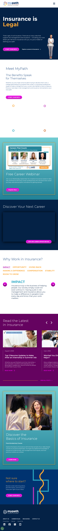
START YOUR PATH (11, 49)
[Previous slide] (5, 284)
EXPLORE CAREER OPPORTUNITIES (38, 241)
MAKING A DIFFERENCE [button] (14, 271)
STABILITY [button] (50, 271)
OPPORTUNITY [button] (19, 267)
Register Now (12, 190)
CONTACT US (36, 519)
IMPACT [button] (6, 267)
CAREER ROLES (16, 519)
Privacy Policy (6, 521)
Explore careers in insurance (30, 49)
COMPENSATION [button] (35, 271)
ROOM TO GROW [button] (11, 274)
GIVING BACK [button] (35, 267)
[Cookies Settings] (2, 528)
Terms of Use (20, 521)
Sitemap (13, 521)
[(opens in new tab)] (4, 524)
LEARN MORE (12, 459)
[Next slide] (53, 284)
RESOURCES (26, 519)
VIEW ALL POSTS (45, 380)
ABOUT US (6, 519)
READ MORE (9, 370)
